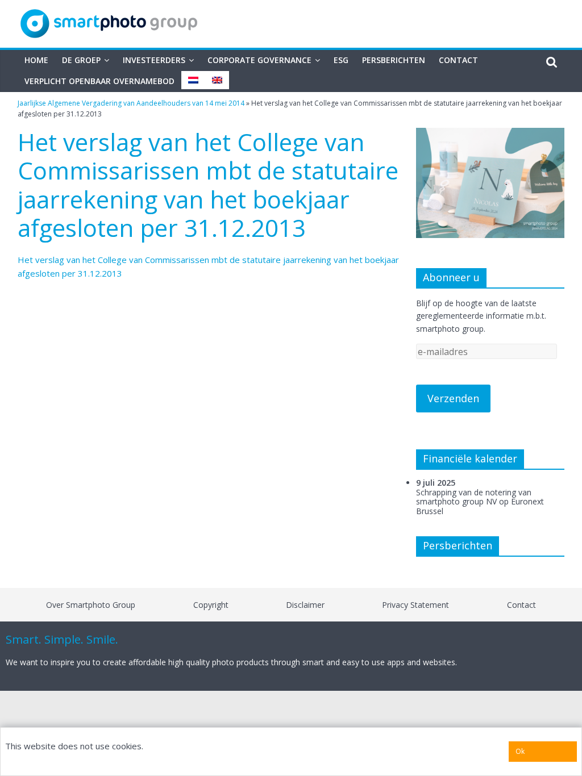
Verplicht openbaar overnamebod (99, 81)
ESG (341, 60)
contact (521, 604)
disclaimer (305, 604)
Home (36, 60)
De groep (81, 60)
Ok (520, 751)
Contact (458, 60)
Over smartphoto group (90, 604)
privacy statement (415, 604)
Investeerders (154, 60)
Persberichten (393, 60)
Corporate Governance (259, 60)
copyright (210, 604)
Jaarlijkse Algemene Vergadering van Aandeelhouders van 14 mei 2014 (131, 103)
